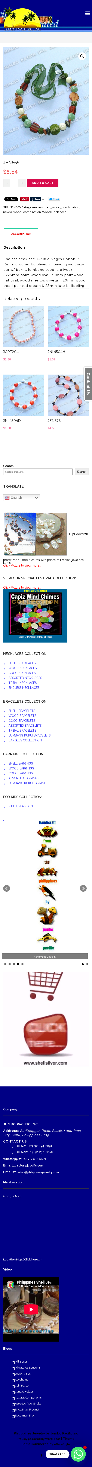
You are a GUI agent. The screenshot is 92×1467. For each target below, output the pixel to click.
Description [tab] (20, 233)
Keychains (21, 1379)
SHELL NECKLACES (22, 663)
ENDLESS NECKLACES (24, 687)
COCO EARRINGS (21, 773)
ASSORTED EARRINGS (24, 778)
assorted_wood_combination (58, 207)
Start (83, 964)
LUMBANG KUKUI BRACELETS (29, 735)
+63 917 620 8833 (34, 1159)
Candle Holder (24, 1391)
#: (20, 1159)
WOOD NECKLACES (23, 668)
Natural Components (28, 1397)
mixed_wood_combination (22, 212)
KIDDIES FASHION (21, 806)
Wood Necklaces (54, 212)
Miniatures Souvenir (27, 1367)
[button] (82, 56)
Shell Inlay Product (27, 1409)
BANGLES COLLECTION (25, 740)
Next (83, 888)
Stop (87, 964)
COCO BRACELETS (22, 720)
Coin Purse (21, 1385)
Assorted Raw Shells (28, 1403)
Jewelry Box (23, 1373)
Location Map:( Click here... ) (22, 1259)
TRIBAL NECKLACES (23, 682)
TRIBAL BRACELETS (22, 730)
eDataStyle (62, 1444)
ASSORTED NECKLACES (25, 678)
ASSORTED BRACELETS (25, 725)
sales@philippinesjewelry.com (38, 1172)
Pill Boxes (21, 1361)
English (16, 497)
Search (8, 466)
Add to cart (43, 182)
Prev (6, 888)
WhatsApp (10, 1159)
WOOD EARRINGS (21, 768)
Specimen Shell (25, 1415)
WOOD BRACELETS (22, 715)
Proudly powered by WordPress (38, 1438)
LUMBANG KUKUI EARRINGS (28, 783)
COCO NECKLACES (22, 673)
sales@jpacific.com (30, 1165)
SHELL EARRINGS (21, 763)
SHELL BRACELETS (22, 711)
